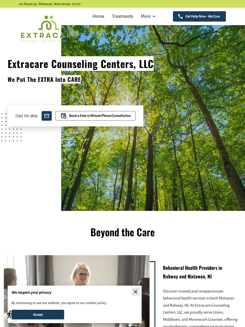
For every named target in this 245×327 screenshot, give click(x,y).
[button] (10, 315)
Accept (38, 314)
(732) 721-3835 (26, 116)
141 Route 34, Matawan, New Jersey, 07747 (50, 4)
